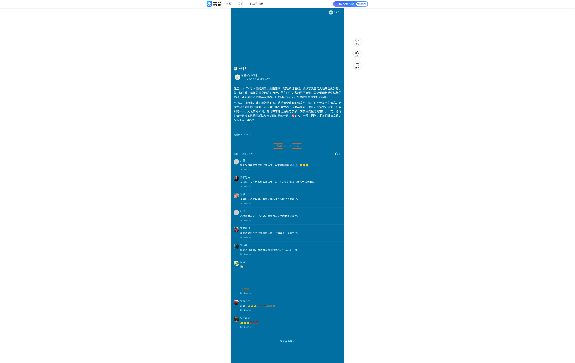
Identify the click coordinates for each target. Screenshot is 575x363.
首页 (229, 3)
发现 (240, 3)
